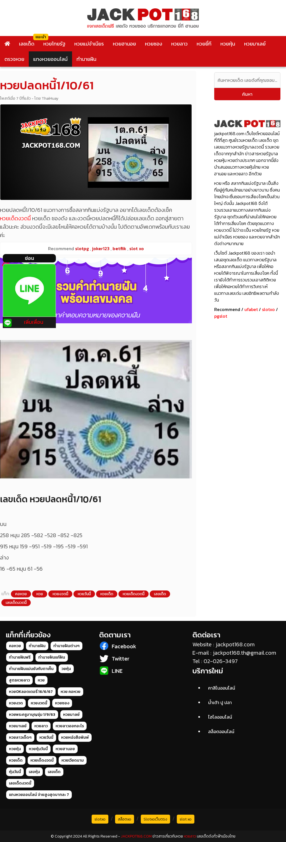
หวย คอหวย (70, 692)
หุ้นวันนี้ (15, 772)
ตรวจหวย (14, 59)
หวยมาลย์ (71, 714)
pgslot (220, 316)
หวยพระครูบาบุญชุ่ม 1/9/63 (32, 714)
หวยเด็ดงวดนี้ (15, 218)
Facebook (124, 646)
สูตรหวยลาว (19, 680)
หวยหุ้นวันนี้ (38, 749)
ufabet (251, 309)
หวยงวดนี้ (60, 594)
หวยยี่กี (204, 43)
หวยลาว (179, 43)
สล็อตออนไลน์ (221, 731)
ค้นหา (247, 94)
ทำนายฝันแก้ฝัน (51, 657)
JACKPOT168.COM (136, 836)
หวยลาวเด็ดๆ (20, 737)
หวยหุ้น (227, 43)
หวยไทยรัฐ (54, 43)
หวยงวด (16, 703)
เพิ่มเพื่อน (33, 322)
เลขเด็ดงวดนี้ (16, 603)
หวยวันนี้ (84, 594)
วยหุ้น (66, 669)
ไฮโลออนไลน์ (220, 717)
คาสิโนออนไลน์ (221, 688)
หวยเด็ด (106, 594)
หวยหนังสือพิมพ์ (75, 737)
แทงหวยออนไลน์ (50, 59)
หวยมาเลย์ (255, 43)
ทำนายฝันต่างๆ (66, 646)
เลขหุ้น (34, 772)
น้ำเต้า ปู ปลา (220, 702)
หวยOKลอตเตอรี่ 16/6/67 (31, 692)
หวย (39, 594)
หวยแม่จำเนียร (89, 43)
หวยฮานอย (124, 43)
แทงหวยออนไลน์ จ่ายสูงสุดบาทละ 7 (39, 795)
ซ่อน (29, 258)
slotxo (268, 309)
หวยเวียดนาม (72, 760)
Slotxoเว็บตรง (155, 819)
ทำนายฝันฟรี (19, 657)
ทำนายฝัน (86, 59)
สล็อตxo (124, 819)
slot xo (186, 819)
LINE (117, 671)
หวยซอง (153, 43)
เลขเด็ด (26, 43)
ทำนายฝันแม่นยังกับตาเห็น (31, 669)
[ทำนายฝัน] (96, 290)
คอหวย (21, 594)
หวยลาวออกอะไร (70, 726)
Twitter (120, 658)
